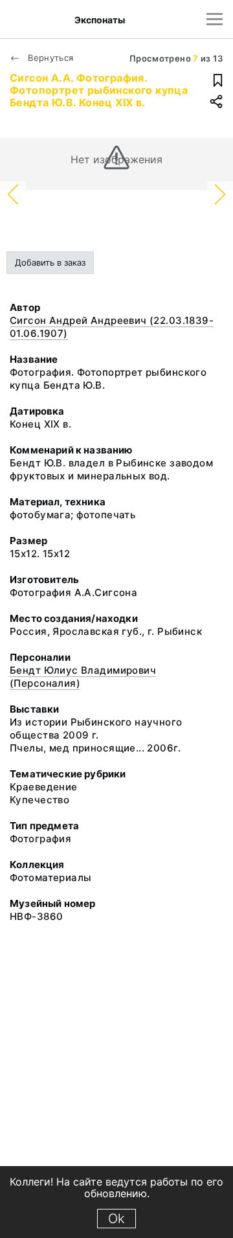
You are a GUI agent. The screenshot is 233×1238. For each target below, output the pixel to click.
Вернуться (49, 57)
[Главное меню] (214, 19)
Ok (116, 1218)
